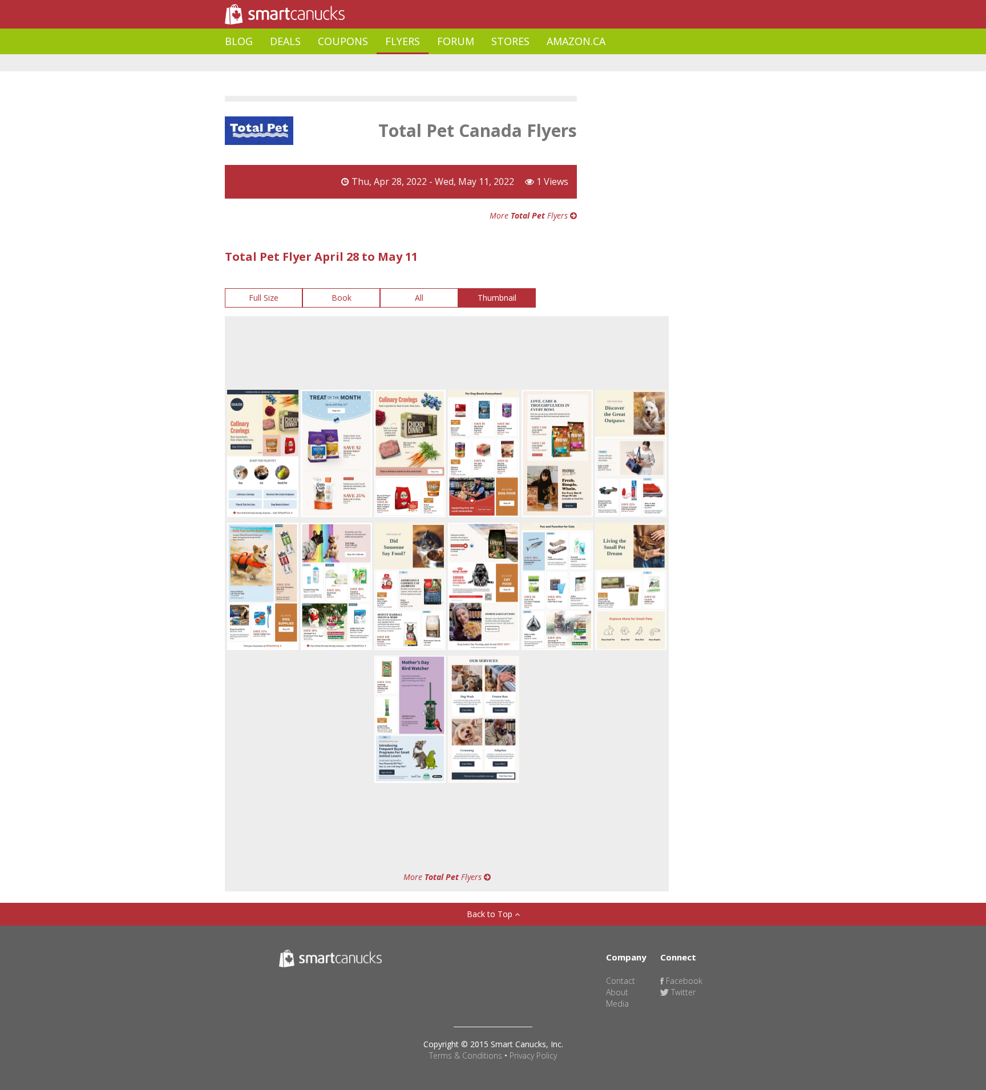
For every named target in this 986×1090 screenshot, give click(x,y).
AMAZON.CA (576, 41)
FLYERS (402, 41)
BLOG (239, 41)
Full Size (263, 297)
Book (341, 297)
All (419, 297)
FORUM (455, 41)
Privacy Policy (533, 1055)
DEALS (285, 41)
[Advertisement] (432, 63)
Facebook (683, 980)
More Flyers (530, 215)
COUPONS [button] (343, 41)
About (617, 992)
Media (617, 1003)
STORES (510, 41)
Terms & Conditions (465, 1055)
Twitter (682, 992)
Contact (620, 980)
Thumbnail (497, 297)
